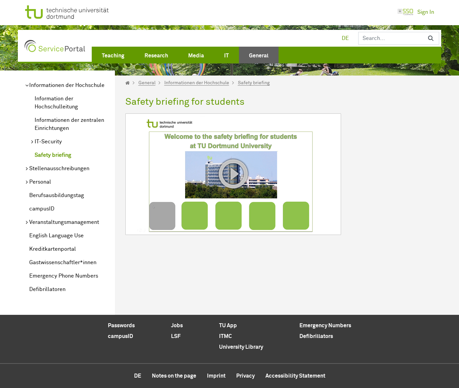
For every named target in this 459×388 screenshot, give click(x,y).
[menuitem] (113, 54)
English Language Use (56, 235)
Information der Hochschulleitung (56, 102)
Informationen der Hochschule (67, 85)
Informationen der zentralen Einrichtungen (69, 124)
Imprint (216, 376)
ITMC (225, 336)
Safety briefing (53, 155)
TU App (228, 325)
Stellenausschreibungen (59, 168)
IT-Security (48, 141)
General (147, 83)
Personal (40, 182)
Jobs (177, 325)
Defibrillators (316, 336)
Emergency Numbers (325, 325)
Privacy (245, 376)
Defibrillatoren (47, 289)
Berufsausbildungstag (56, 195)
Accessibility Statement (295, 376)
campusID (41, 208)
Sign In (425, 12)
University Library (241, 347)
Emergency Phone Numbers (63, 276)
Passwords (121, 325)
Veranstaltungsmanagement (64, 222)
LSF (175, 336)
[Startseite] (127, 83)
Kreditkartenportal (52, 249)
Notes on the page (174, 376)
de (345, 38)
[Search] (430, 38)
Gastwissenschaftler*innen (62, 262)
